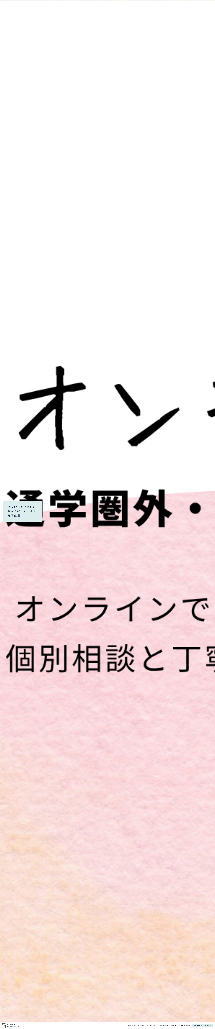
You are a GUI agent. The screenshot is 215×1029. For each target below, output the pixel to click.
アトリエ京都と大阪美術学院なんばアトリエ (13, 1025)
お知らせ (173, 1026)
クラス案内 (140, 1026)
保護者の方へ (164, 1026)
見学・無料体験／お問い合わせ (202, 1025)
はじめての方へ (152, 1026)
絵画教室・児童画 (184, 1026)
